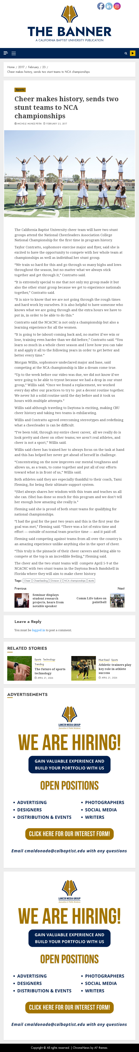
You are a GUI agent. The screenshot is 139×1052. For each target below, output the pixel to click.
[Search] (126, 53)
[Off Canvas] (6, 53)
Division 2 (56, 581)
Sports (20, 89)
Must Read (104, 660)
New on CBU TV (132, 53)
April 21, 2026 (45, 678)
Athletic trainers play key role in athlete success (115, 669)
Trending (39, 664)
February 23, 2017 (56, 123)
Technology (49, 659)
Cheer (27, 581)
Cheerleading (40, 581)
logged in (38, 630)
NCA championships (74, 581)
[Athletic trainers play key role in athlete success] (83, 668)
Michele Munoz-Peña (29, 123)
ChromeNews (81, 1048)
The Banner (69, 31)
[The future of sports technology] (19, 668)
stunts (91, 581)
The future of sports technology (50, 671)
